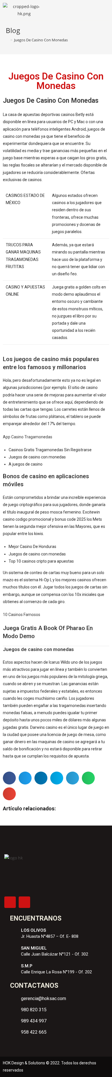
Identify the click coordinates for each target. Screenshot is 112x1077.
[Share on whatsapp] (88, 778)
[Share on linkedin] (40, 778)
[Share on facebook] (9, 778)
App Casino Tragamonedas (27, 437)
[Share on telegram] (72, 778)
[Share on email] (9, 793)
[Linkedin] (24, 902)
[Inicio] (7, 39)
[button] (104, 10)
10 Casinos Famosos (21, 614)
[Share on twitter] (25, 778)
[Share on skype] (56, 778)
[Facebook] (10, 902)
